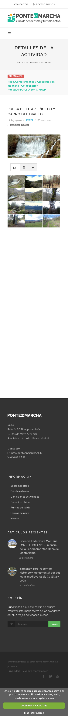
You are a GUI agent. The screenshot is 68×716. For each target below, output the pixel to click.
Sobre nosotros (20, 485)
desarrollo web (35, 670)
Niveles (15, 518)
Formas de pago (20, 512)
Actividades (32, 62)
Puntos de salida (20, 507)
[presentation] (15, 167)
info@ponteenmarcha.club (26, 452)
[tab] (15, 167)
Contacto (21, 4)
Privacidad (14, 670)
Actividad (46, 62)
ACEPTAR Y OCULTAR (34, 705)
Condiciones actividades (25, 496)
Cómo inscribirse (20, 502)
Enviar (54, 623)
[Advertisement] (34, 280)
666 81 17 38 (18, 457)
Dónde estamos (20, 491)
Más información (34, 712)
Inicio (20, 62)
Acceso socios (45, 4)
